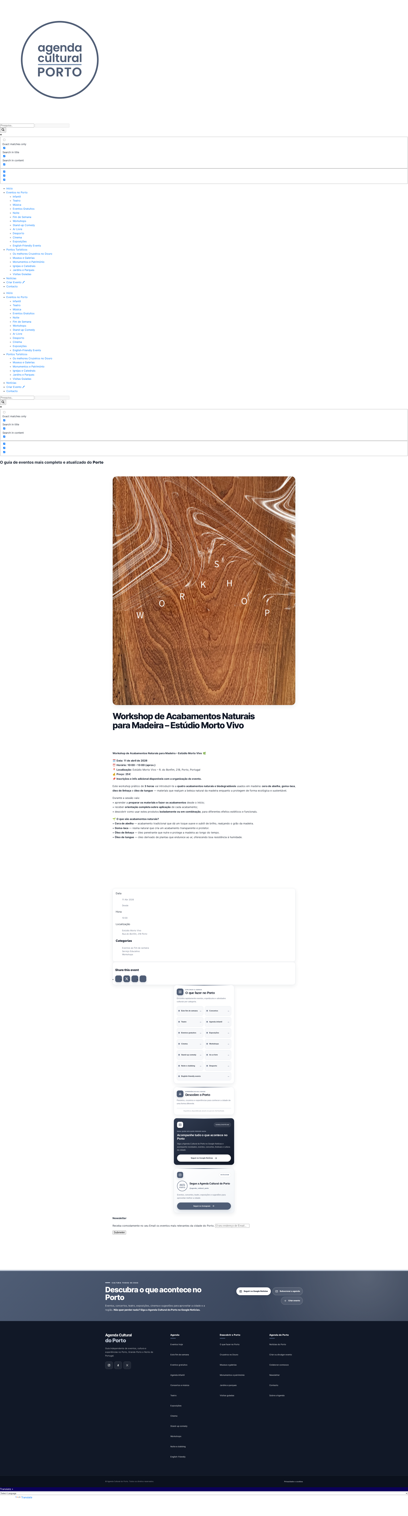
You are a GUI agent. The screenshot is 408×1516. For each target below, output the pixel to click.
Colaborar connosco (279, 1364)
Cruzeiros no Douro (229, 1354)
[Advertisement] (204, 740)
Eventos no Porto (17, 192)
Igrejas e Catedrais (24, 266)
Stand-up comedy (178, 1426)
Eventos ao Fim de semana (135, 948)
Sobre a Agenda (276, 1395)
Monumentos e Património (28, 261)
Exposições (20, 241)
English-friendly (178, 1456)
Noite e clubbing (178, 1446)
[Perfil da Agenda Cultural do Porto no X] (127, 1365)
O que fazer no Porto (230, 1344)
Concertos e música (179, 1385)
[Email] (143, 978)
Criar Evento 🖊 (15, 282)
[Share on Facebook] (118, 978)
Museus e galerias (228, 1364)
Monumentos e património (232, 1375)
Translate (26, 1497)
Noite (16, 212)
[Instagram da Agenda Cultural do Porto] (109, 1365)
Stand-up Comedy (24, 225)
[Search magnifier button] (3, 129)
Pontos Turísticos (16, 249)
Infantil (17, 196)
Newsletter (274, 1375)
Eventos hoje (176, 1344)
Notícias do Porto (277, 1344)
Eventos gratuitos (178, 1364)
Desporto (18, 233)
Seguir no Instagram (201, 1206)
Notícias (11, 278)
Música (17, 204)
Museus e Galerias (24, 257)
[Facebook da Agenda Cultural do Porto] (118, 1365)
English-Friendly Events (27, 245)
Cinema (17, 237)
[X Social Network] (126, 978)
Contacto (12, 286)
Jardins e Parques (23, 270)
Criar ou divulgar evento (280, 1354)
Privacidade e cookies (293, 1481)
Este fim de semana (179, 1354)
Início (9, 188)
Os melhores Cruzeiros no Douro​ (32, 253)
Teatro (17, 200)
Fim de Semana (22, 217)
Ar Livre (17, 229)
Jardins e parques (228, 1385)
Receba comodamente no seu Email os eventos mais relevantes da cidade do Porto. (164, 1225)
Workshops (19, 221)
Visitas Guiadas (22, 274)
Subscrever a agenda (290, 1291)
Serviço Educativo (131, 951)
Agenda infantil (177, 1375)
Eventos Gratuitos (23, 208)
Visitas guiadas (227, 1395)
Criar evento (294, 1300)
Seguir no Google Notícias (202, 1158)
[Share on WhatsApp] (134, 978)
